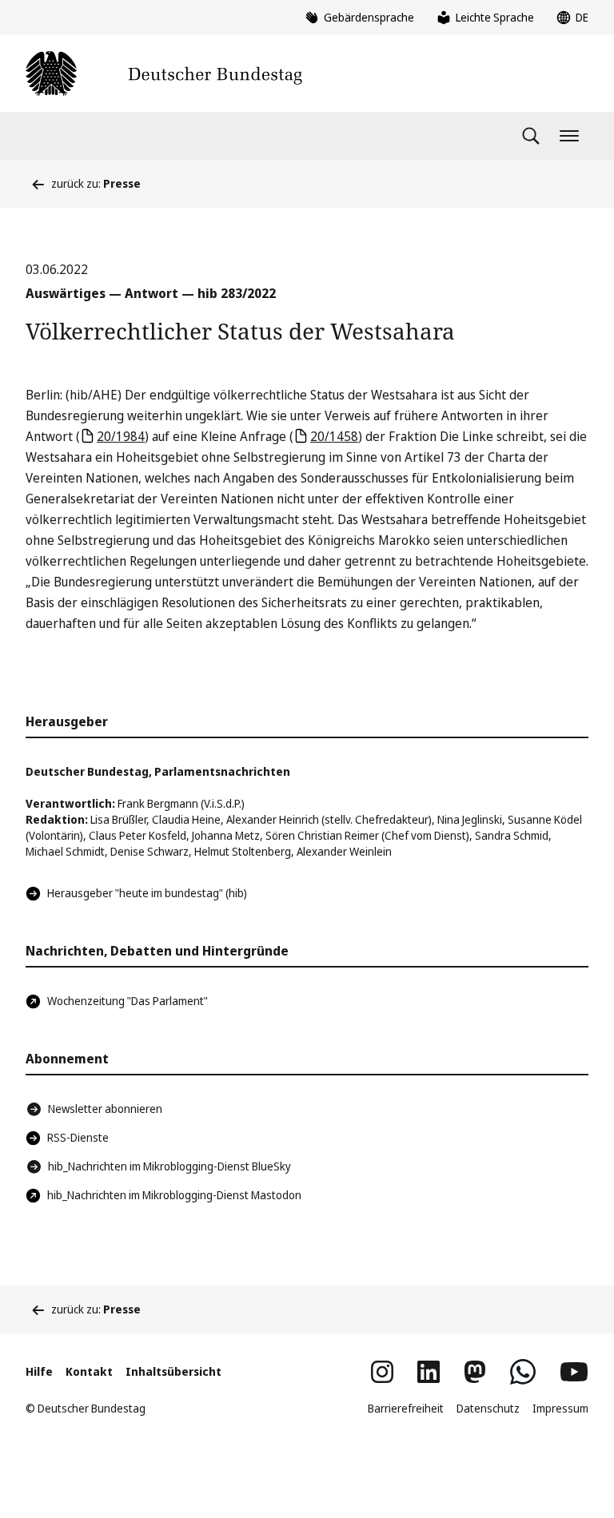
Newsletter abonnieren (105, 1108)
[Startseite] (164, 73)
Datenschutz (488, 1408)
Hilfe (39, 1371)
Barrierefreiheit (406, 1408)
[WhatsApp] (523, 1372)
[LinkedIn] (428, 1372)
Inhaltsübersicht (173, 1371)
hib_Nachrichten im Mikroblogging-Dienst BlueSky (169, 1166)
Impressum (560, 1408)
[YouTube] (574, 1372)
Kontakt (89, 1371)
